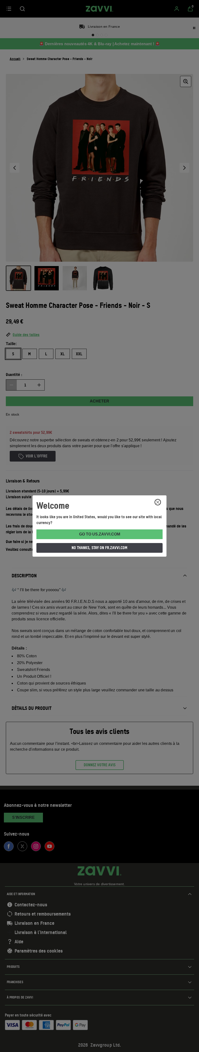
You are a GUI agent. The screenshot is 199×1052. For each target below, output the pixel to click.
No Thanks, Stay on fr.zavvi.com (99, 547)
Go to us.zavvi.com (99, 534)
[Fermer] (158, 502)
